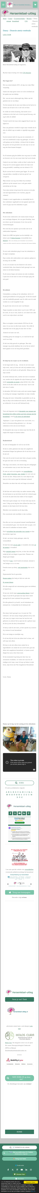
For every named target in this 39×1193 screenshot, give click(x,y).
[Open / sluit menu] (3, 5)
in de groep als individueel (22, 416)
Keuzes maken (7, 578)
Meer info (33, 1191)
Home (4, 18)
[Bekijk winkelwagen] (35, 5)
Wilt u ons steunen (19, 960)
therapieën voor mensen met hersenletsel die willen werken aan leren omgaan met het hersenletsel (19, 413)
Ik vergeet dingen (8, 582)
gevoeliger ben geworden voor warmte (18, 531)
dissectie (5, 240)
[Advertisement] (19, 699)
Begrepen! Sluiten (30, 1182)
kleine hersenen (15, 238)
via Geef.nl (19, 973)
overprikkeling (29, 869)
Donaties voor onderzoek (19, 971)
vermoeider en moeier (13, 382)
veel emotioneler (23, 567)
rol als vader (17, 545)
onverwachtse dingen (23, 593)
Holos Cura (8, 1043)
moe (11, 561)
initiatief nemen (10, 551)
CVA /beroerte (27, 73)
